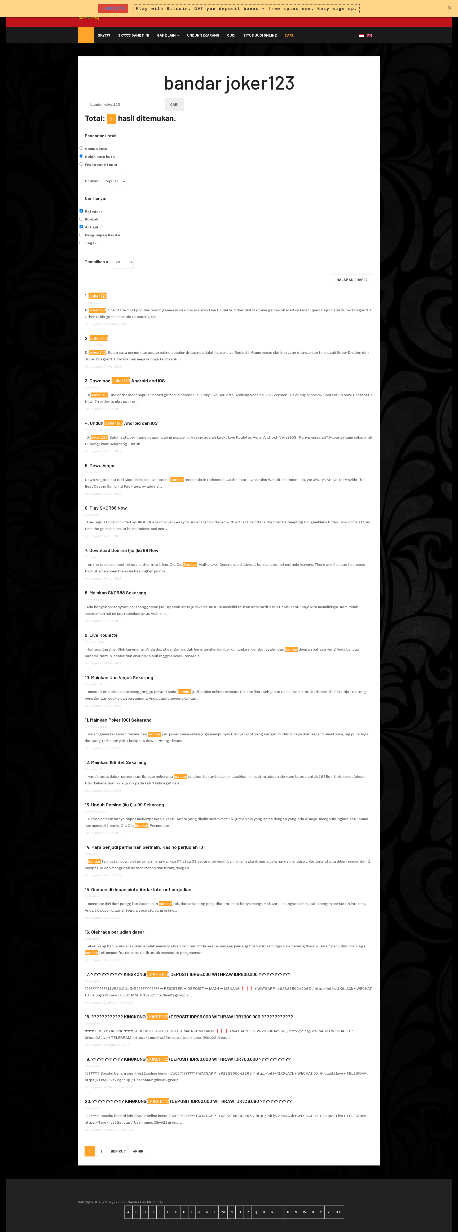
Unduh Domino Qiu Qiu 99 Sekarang (127, 804)
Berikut (118, 1151)
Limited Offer (113, 8)
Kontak (91, 219)
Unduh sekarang (203, 35)
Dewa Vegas (103, 465)
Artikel (91, 227)
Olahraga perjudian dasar (117, 932)
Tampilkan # (97, 261)
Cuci (231, 35)
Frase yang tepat (101, 164)
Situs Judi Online (260, 35)
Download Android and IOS (127, 380)
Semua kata (96, 149)
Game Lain (167, 35)
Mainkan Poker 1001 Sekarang (121, 720)
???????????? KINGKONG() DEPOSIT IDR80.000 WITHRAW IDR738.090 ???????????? (192, 1101)
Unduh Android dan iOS (124, 423)
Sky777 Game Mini (133, 35)
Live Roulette (104, 635)
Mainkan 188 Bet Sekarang (118, 762)
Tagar (91, 243)
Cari (289, 35)
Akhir (138, 1151)
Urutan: (92, 181)
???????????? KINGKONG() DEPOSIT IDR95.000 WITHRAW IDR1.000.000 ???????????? (192, 1016)
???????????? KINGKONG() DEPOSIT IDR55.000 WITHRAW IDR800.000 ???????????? (190, 974)
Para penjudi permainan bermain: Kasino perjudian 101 (148, 847)
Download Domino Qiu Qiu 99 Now (123, 550)
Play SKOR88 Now (108, 508)
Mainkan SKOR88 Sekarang (118, 592)
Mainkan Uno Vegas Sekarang (122, 677)
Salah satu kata (100, 156)
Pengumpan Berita (102, 235)
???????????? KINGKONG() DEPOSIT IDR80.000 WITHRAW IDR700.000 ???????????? (191, 1059)
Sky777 (104, 35)
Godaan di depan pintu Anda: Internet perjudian (141, 889)
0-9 (338, 1212)
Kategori (93, 211)
